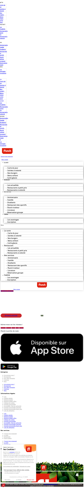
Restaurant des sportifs (17, 205)
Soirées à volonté (14, 170)
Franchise (6, 380)
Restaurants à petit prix (17, 188)
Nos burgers (12, 173)
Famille (10, 200)
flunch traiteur (13, 207)
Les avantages (13, 220)
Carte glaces (12, 178)
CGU (5, 396)
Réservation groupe (15, 212)
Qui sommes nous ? (9, 375)
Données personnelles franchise (12, 407)
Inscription (11, 222)
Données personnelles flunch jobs (13, 409)
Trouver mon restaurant (10, 433)
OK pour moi (30, 480)
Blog (5, 381)
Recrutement (7, 377)
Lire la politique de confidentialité (11, 466)
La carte (6, 162)
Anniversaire (12, 197)
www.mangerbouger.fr (51, 484)
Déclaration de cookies (25, 466)
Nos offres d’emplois (9, 378)
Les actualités (13, 185)
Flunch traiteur (8, 438)
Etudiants (11, 202)
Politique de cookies (9, 403)
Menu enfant (12, 175)
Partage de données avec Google (12, 471)
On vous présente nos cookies (12, 473)
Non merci (7, 480)
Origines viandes (8, 398)
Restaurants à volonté (16, 190)
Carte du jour (12, 168)
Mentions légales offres (10, 401)
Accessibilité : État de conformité (12, 406)
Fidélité (6, 214)
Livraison (11, 210)
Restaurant (7, 179)
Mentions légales (8, 400)
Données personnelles (10, 404)
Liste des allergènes (9, 410)
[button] (42, 225)
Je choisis (18, 480)
